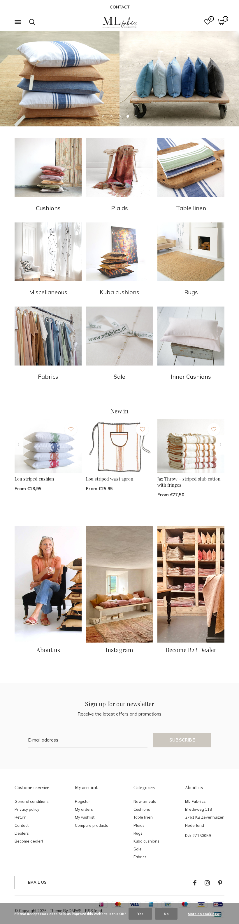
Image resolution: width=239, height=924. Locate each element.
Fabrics (140, 857)
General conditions (32, 801)
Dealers (22, 833)
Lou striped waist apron (109, 479)
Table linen (143, 817)
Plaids (139, 825)
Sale (137, 849)
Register (82, 801)
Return (21, 817)
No (166, 913)
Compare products (91, 825)
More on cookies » (203, 913)
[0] (220, 22)
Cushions (141, 809)
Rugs (138, 833)
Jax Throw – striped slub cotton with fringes (188, 482)
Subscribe (182, 740)
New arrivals (144, 801)
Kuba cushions (146, 841)
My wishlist (84, 817)
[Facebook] (194, 882)
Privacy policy (27, 809)
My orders (84, 809)
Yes (140, 913)
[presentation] (18, 444)
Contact (120, 7)
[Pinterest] (220, 882)
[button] (19, 22)
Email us (37, 882)
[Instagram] (207, 882)
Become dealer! (29, 841)
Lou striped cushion (34, 479)
